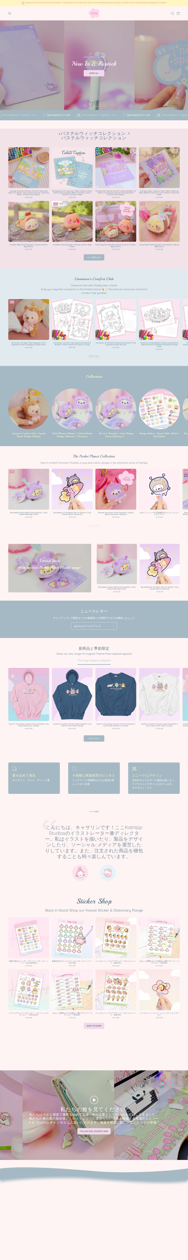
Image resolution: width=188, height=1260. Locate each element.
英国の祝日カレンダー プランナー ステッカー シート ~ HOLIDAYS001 (28, 962)
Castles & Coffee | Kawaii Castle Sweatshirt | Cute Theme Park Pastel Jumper (159, 725)
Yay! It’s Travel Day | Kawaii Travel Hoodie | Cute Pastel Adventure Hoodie (29, 725)
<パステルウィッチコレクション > (94, 135)
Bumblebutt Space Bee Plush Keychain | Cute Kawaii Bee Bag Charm (28, 513)
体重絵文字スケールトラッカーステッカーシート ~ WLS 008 (72, 962)
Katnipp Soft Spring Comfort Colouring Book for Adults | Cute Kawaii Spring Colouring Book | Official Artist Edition (116, 192)
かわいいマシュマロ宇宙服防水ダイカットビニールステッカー (159, 513)
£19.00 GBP (28, 249)
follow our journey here (94, 1131)
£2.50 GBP (115, 347)
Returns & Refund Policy (21, 1189)
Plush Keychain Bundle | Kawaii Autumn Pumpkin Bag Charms (115, 245)
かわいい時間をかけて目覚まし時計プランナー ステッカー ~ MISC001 (159, 962)
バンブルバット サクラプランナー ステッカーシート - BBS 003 (116, 1014)
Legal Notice (15, 1203)
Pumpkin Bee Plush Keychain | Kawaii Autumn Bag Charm (29, 245)
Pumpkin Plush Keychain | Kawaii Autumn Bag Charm (72, 245)
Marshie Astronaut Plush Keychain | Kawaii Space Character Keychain (115, 513)
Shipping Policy (16, 1193)
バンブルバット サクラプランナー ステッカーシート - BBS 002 (116, 962)
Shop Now (94, 356)
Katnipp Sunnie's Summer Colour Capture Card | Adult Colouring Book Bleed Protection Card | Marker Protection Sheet (72, 192)
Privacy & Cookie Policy (21, 1183)
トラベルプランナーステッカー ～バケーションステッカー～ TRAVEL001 (29, 1014)
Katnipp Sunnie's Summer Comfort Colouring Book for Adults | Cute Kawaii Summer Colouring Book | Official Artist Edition (29, 192)
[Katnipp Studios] (94, 13)
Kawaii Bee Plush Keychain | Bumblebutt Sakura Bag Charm (159, 245)
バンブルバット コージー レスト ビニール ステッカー (159, 1014)
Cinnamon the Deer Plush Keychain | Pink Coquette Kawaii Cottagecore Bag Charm (28, 344)
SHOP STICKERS (94, 1026)
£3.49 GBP (72, 197)
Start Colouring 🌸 (94, 77)
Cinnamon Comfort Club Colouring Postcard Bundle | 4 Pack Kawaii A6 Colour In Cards (72, 344)
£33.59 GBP (116, 249)
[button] (172, 13)
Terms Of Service (17, 1198)
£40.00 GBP (29, 728)
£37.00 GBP (116, 728)
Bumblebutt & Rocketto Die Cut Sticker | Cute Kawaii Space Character (72, 513)
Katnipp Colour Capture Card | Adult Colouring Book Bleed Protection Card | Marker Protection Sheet (159, 192)
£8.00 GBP (72, 347)
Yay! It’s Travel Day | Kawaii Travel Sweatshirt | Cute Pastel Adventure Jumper (115, 725)
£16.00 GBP (28, 197)
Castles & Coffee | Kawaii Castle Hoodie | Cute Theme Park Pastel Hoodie (72, 725)
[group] (94, 3)
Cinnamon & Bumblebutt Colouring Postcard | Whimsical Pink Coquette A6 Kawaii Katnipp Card (159, 344)
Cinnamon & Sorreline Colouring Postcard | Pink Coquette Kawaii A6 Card (116, 344)
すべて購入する (94, 257)
